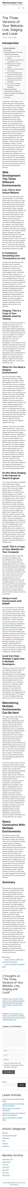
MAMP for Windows (14, 611)
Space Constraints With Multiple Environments (14, 94)
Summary (7, 97)
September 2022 (7, 1159)
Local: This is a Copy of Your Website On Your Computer (15, 77)
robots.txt (5, 506)
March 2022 (6, 1175)
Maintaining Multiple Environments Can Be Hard (13, 90)
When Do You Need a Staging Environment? (15, 70)
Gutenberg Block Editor (9, 1135)
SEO (3, 1141)
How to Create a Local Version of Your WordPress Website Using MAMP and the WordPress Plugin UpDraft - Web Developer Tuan (13, 1003)
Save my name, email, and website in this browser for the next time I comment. (13, 1065)
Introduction (8, 50)
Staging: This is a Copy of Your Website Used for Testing (14, 65)
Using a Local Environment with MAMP (14, 81)
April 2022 (5, 1173)
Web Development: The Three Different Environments (13, 53)
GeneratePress (14, 1184)
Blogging (5, 1133)
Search (4, 1082)
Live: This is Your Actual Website (13, 57)
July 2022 (5, 1165)
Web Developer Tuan (12, 3)
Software (7, 957)
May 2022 (5, 1170)
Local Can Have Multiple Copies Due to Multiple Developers (14, 85)
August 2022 (6, 1162)
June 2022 (5, 1167)
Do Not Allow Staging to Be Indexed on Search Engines (14, 73)
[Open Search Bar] (19, 8)
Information (5, 1138)
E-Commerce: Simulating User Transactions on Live (15, 60)
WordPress (5, 1146)
